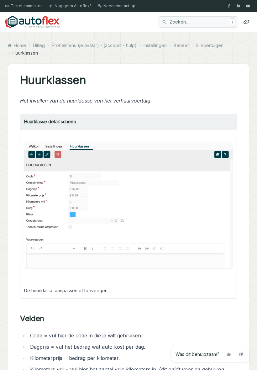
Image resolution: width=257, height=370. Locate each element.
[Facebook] (229, 6)
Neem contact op (119, 5)
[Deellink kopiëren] (246, 22)
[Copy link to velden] (49, 318)
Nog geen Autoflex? (73, 5)
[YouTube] (248, 6)
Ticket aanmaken (27, 5)
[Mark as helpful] (228, 354)
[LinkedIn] (238, 6)
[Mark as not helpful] (241, 354)
